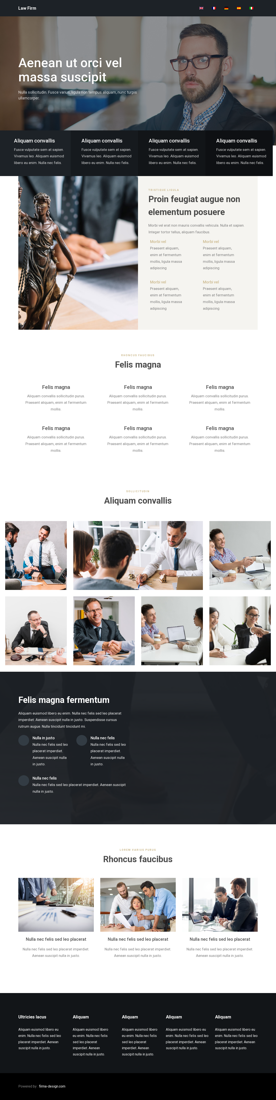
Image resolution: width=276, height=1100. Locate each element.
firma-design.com (52, 1086)
